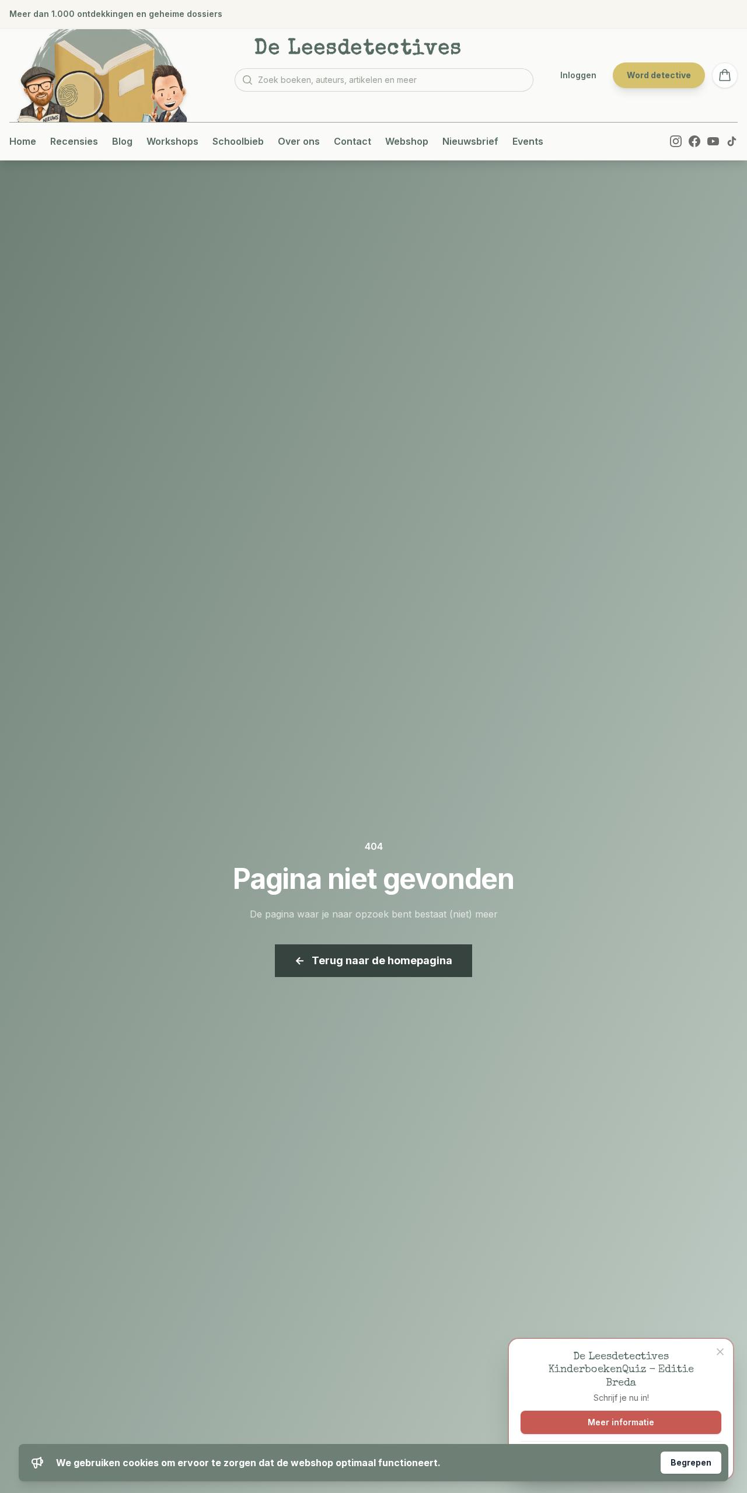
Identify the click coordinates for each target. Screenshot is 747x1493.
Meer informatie (621, 1422)
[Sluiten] (720, 1352)
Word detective (659, 75)
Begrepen (691, 1462)
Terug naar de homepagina (373, 960)
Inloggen (578, 75)
